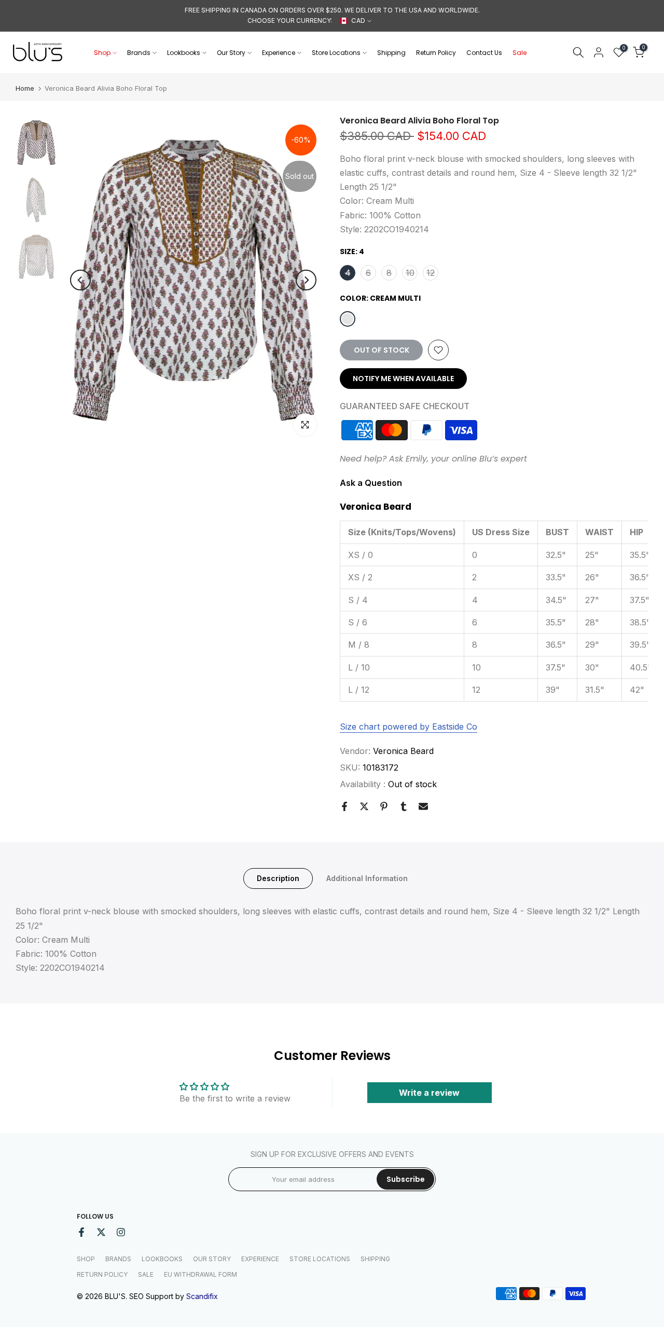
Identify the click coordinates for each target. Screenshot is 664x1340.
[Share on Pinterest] (384, 806)
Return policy (102, 1274)
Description (278, 878)
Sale (520, 52)
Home (25, 88)
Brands (138, 52)
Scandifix (202, 1296)
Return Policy (436, 52)
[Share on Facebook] (344, 806)
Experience (278, 52)
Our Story (231, 52)
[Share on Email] (423, 806)
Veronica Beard (403, 751)
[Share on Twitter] (364, 806)
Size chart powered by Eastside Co (408, 726)
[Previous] (80, 280)
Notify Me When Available (403, 378)
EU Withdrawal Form (200, 1274)
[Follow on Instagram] (121, 1232)
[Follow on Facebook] (81, 1232)
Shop (102, 52)
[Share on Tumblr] (403, 806)
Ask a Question (371, 483)
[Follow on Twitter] (101, 1232)
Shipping (391, 52)
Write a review (429, 1092)
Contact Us (484, 52)
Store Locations (336, 52)
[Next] (306, 280)
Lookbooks (183, 52)
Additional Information (367, 878)
